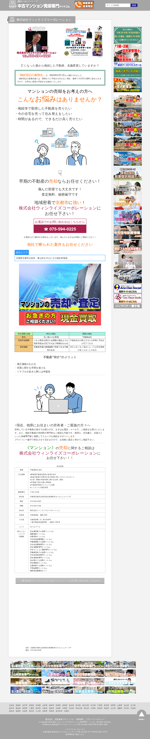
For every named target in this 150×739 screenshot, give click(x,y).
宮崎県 (51, 711)
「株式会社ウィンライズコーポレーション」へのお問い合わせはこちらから (60, 580)
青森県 (18, 705)
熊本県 (31, 711)
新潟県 (106, 705)
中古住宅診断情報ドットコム (41, 539)
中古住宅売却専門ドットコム (41, 555)
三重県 (31, 708)
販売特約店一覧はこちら (75, 734)
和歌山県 (79, 708)
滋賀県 (51, 708)
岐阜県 (38, 708)
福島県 (51, 705)
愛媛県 (119, 708)
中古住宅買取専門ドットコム (41, 544)
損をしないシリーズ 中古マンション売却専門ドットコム (74, 722)
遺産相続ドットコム (37, 534)
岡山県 (86, 708)
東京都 (78, 705)
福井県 (11, 708)
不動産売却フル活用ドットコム (42, 552)
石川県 (133, 705)
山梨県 (119, 705)
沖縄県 (66, 711)
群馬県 (64, 705)
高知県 (133, 708)
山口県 (113, 708)
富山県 (126, 705)
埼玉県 (93, 705)
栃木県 (71, 705)
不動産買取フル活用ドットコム (42, 541)
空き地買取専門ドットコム (40, 547)
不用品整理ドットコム (38, 568)
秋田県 (31, 705)
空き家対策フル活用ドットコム (42, 531)
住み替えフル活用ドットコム (41, 560)
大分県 (38, 711)
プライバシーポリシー (95, 719)
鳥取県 (99, 708)
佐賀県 (24, 711)
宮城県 (38, 705)
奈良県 (71, 708)
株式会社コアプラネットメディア (64, 732)
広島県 (93, 708)
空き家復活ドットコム (38, 563)
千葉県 (99, 705)
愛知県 (18, 708)
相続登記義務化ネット (38, 570)
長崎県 (44, 711)
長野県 (113, 705)
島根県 (106, 708)
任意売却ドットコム (37, 536)
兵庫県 (64, 708)
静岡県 (24, 708)
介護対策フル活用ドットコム (41, 565)
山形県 (44, 705)
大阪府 (44, 708)
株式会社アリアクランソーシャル (64, 724)
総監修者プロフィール (64, 719)
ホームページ (35, 526)
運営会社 (49, 719)
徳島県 (11, 711)
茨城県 (58, 705)
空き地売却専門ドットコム (40, 557)
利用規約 (80, 719)
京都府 (58, 708)
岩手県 (24, 705)
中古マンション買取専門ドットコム (43, 549)
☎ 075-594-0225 (60, 229)
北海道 (11, 705)
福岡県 (18, 711)
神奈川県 (85, 705)
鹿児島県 (59, 711)
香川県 (126, 708)
